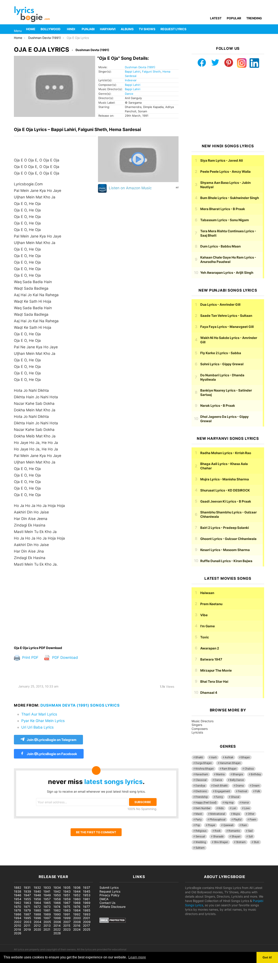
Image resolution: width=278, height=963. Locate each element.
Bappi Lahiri (132, 71)
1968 (77, 903)
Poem (253, 819)
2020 (37, 929)
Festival (242, 791)
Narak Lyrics (217, 405)
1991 (66, 914)
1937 (86, 887)
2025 (86, 929)
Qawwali (228, 825)
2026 (17, 933)
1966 (57, 903)
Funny (219, 797)
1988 (37, 914)
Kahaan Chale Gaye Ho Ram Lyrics (228, 259)
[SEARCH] (261, 29)
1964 (37, 903)
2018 (17, 929)
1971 (27, 906)
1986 (17, 914)
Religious (201, 830)
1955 (27, 899)
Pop (197, 825)
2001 (86, 918)
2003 (27, 922)
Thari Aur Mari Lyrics (39, 714)
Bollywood (50, 29)
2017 (86, 925)
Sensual (200, 836)
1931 (27, 887)
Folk (257, 791)
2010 (17, 925)
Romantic (234, 830)
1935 (67, 887)
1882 (17, 887)
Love (247, 808)
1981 (46, 910)
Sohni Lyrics (221, 364)
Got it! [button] (267, 957)
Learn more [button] (137, 957)
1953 (86, 895)
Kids (221, 808)
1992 (76, 914)
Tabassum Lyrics (224, 220)
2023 (67, 929)
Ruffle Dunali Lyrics (226, 561)
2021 (46, 929)
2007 (67, 922)
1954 (17, 899)
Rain (244, 825)
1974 (56, 906)
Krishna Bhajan (204, 768)
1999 (67, 918)
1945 (86, 891)
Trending (254, 18)
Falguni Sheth (151, 71)
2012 (37, 925)
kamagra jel (77, 863)
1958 (57, 899)
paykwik (62, 863)
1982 (57, 910)
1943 (67, 891)
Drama (240, 785)
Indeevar (131, 80)
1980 (37, 910)
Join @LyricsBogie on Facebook (51, 754)
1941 (46, 891)
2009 (87, 922)
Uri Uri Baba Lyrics (37, 727)
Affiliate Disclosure (112, 906)
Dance (129, 93)
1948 (37, 895)
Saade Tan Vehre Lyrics (226, 316)
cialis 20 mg (8, 863)
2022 (57, 929)
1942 (57, 891)
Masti (198, 813)
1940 (37, 891)
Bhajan (245, 757)
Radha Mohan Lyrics (225, 453)
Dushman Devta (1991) (140, 67)
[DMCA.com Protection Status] (112, 921)
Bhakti (199, 757)
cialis (21, 863)
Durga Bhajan (203, 763)
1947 (27, 895)
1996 (37, 918)
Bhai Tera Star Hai (214, 681)
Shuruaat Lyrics (225, 490)
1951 (66, 895)
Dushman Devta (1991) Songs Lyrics (79, 705)
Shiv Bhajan (221, 842)
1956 (37, 899)
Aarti (214, 757)
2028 (57, 933)
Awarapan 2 (209, 648)
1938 (17, 891)
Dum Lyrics (220, 246)
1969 (86, 903)
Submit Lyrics (109, 887)
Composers (200, 729)
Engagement (222, 791)
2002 (17, 922)
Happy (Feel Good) (206, 802)
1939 (27, 891)
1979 (27, 910)
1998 (57, 918)
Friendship (201, 797)
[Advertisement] (55, 606)
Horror (245, 802)
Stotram (241, 842)
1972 (37, 906)
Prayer (211, 825)
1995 (27, 918)
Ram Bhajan (229, 768)
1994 (17, 918)
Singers (197, 725)
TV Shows (147, 29)
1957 (47, 899)
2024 (77, 929)
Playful (237, 819)
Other (251, 813)
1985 (86, 910)
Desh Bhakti (220, 785)
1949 (47, 895)
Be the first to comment (96, 832)
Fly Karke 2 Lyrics (220, 353)
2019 (27, 929)
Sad (250, 830)
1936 (77, 887)
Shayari (236, 836)
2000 (77, 918)
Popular (234, 18)
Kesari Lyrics (225, 550)
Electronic (201, 791)
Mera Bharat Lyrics (222, 209)
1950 (57, 895)
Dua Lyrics (220, 304)
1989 (47, 914)
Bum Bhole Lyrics (229, 198)
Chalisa (249, 768)
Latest (216, 18)
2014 (57, 925)
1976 (76, 906)
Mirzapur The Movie (216, 670)
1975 (66, 906)
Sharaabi (218, 836)
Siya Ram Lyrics (221, 160)
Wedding (200, 842)
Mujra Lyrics (224, 479)
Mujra (236, 813)
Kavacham (201, 774)
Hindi (71, 29)
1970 (17, 906)
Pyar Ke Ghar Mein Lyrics (43, 721)
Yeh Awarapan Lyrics (226, 273)
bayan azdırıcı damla (40, 863)
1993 (86, 914)
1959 (67, 899)
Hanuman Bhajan (230, 763)
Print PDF (29, 657)
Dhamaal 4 (208, 693)
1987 (27, 914)
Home (30, 29)
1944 (77, 891)
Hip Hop (229, 802)
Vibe (204, 615)
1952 (76, 895)
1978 (17, 910)
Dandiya (200, 785)
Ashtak (229, 757)
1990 (57, 914)
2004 (37, 922)
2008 (77, 922)
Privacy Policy (109, 895)
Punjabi (88, 29)
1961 (86, 899)
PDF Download (64, 657)
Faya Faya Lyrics (227, 327)
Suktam (200, 847)
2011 (27, 925)
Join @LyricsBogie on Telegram (51, 740)
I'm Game (207, 626)
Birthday (256, 774)
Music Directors (202, 721)
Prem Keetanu (211, 604)
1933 (47, 887)
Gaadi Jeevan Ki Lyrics (225, 501)
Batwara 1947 (211, 659)
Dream (256, 785)
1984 (77, 910)
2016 (76, 925)
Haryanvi (108, 29)
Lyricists (197, 732)
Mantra (220, 774)
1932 (37, 887)
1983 (67, 910)
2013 (47, 925)
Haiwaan (207, 593)
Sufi (250, 836)
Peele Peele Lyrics (225, 171)
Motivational (217, 813)
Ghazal (235, 797)
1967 (66, 903)
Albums (127, 29)
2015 (66, 925)
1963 (27, 903)
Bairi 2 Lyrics (224, 528)
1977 (86, 906)
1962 (17, 903)
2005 (47, 922)
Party (198, 819)
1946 (17, 895)
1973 (47, 906)
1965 (47, 903)
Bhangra (238, 774)
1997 (47, 918)
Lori (234, 808)
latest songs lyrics (113, 781)
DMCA (103, 899)
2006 (57, 922)
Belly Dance (237, 780)
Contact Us (107, 903)
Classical (201, 780)
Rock (217, 830)
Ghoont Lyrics (228, 539)
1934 (57, 887)
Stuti (256, 842)
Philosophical (217, 819)
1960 (77, 899)
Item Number (202, 808)
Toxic (204, 637)
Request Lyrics (173, 29)
